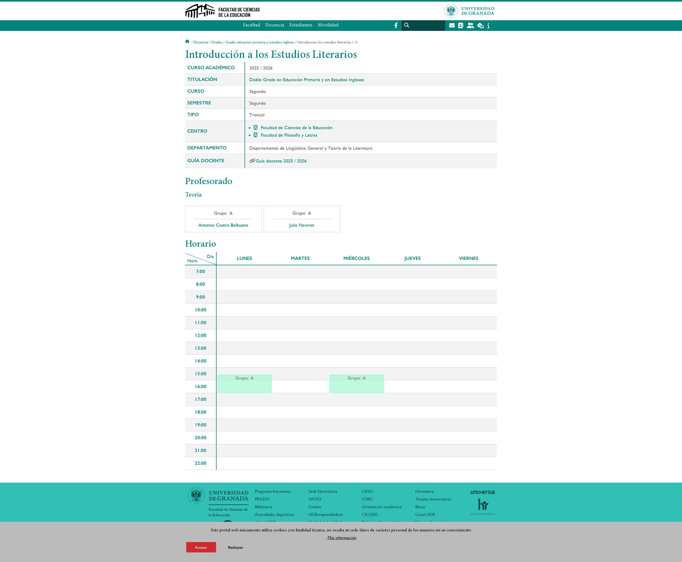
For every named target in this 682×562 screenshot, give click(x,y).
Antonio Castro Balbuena (223, 225)
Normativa (424, 491)
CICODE (369, 514)
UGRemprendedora (325, 514)
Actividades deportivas (274, 514)
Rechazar (235, 547)
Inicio (187, 42)
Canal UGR (425, 514)
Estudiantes (300, 25)
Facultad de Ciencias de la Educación (296, 127)
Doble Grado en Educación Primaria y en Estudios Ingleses (306, 79)
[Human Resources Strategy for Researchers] (483, 506)
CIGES (367, 491)
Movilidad (328, 25)
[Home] (288, 11)
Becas (420, 506)
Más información (342, 537)
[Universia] (483, 492)
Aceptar (201, 547)
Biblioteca (263, 506)
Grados (216, 42)
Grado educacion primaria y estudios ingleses (260, 42)
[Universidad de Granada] (469, 11)
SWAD (314, 499)
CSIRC (367, 499)
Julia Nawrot (301, 225)
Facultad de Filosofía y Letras (289, 135)
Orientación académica (382, 506)
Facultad (251, 25)
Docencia (274, 25)
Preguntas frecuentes (273, 491)
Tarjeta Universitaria (433, 499)
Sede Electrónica (322, 491)
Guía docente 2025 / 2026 (281, 161)
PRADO (262, 499)
